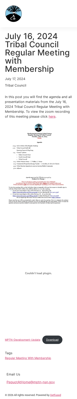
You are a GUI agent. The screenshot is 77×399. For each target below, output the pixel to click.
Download (52, 339)
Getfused (55, 395)
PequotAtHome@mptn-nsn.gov (31, 382)
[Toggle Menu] (66, 14)
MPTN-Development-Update (22, 339)
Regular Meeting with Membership (28, 358)
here (52, 116)
